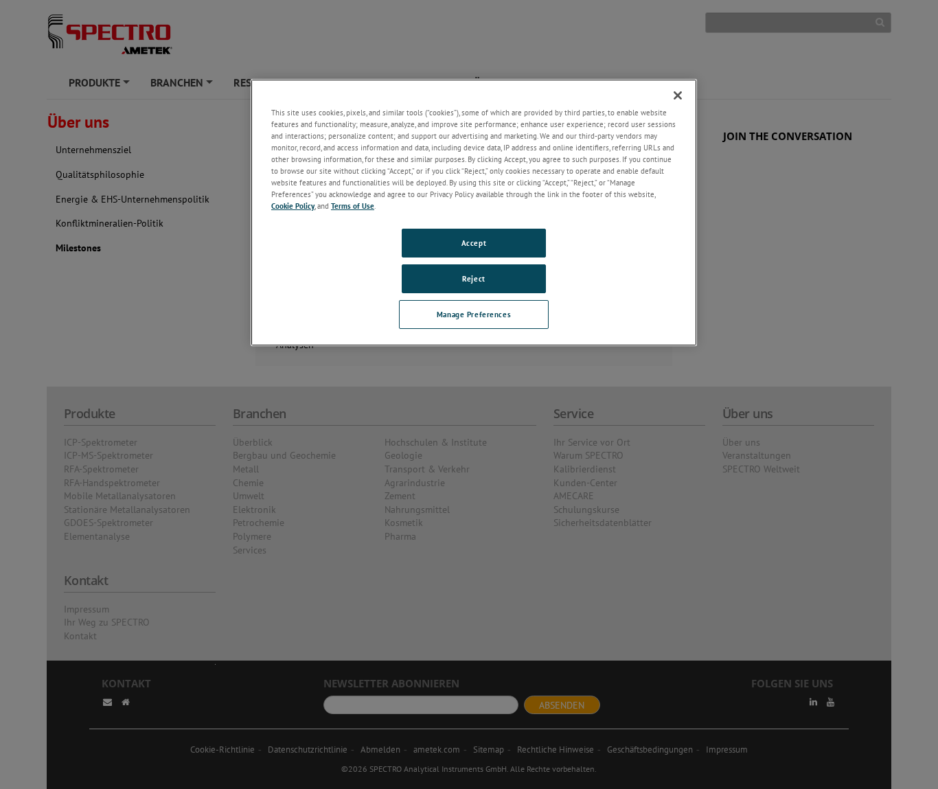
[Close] (678, 95)
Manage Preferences (474, 314)
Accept (473, 243)
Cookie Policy (292, 206)
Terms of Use (352, 206)
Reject (473, 278)
